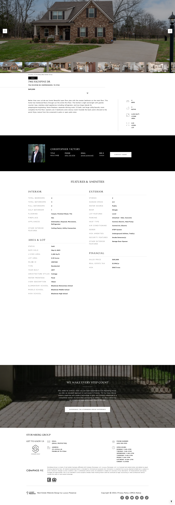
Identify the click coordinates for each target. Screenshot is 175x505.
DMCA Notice (135, 493)
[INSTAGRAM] (127, 498)
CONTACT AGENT (120, 154)
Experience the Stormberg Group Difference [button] (87, 409)
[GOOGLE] (137, 498)
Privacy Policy (123, 493)
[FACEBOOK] (122, 498)
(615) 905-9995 (122, 443)
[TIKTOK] (147, 498)
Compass (104, 467)
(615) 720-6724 (70, 155)
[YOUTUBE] (132, 498)
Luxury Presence (69, 493)
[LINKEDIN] (142, 498)
